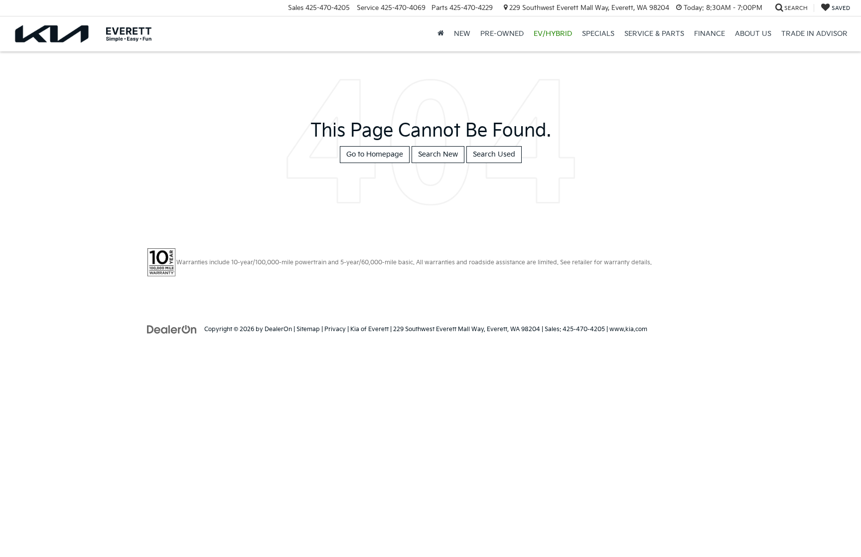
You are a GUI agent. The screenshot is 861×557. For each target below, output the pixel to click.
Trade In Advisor (814, 33)
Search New (438, 154)
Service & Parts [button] (654, 33)
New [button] (462, 33)
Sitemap (308, 329)
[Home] (440, 33)
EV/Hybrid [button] (553, 33)
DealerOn (278, 329)
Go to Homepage (374, 154)
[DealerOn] (171, 329)
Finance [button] (709, 33)
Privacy (335, 329)
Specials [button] (598, 33)
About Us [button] (753, 33)
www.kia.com (628, 329)
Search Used (494, 154)
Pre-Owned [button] (502, 33)
